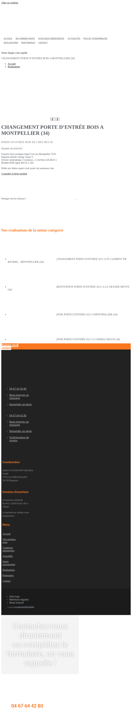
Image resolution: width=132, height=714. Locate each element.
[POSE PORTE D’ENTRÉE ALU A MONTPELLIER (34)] (32, 314)
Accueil (12, 63)
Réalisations (14, 66)
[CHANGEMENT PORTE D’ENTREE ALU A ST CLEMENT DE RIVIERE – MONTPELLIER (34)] (32, 259)
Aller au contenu (9, 2)
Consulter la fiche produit (14, 173)
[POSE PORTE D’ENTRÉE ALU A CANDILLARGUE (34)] (32, 339)
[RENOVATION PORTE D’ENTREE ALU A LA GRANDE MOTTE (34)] (32, 286)
